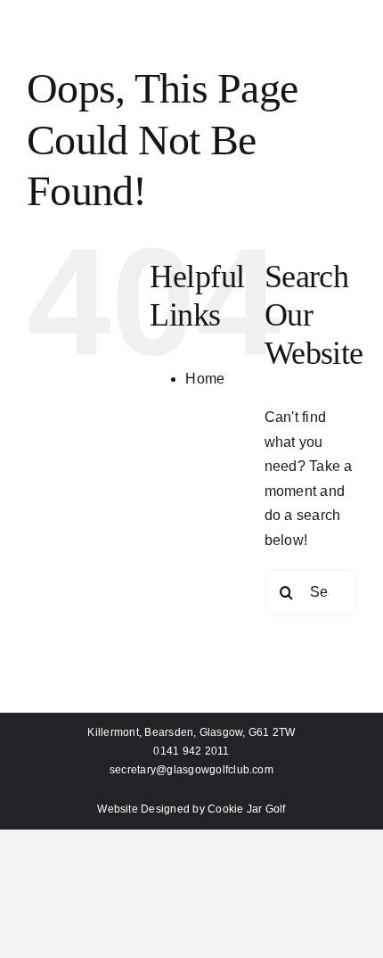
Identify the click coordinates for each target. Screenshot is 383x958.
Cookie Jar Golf (247, 809)
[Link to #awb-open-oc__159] (191, 57)
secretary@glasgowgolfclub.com (191, 770)
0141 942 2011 (191, 751)
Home (204, 378)
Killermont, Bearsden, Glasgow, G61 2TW (191, 732)
